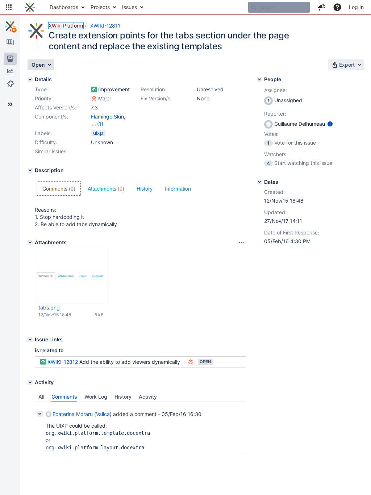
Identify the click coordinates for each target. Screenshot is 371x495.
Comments (64, 397)
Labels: (43, 133)
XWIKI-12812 (62, 362)
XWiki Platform (66, 25)
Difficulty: (46, 142)
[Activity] (30, 382)
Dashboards (64, 7)
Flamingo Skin (107, 116)
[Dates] (259, 181)
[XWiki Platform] (10, 26)
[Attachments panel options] (241, 242)
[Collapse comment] (40, 414)
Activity (148, 397)
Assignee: (275, 90)
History (123, 397)
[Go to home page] (30, 7)
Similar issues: (51, 151)
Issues (129, 7)
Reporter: (275, 114)
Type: (41, 89)
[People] (259, 79)
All (41, 397)
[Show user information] (330, 124)
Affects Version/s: (55, 107)
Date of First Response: (291, 232)
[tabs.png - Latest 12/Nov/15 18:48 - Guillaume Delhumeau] (71, 275)
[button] (9, 7)
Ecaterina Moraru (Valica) (82, 414)
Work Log (95, 397)
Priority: (44, 98)
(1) (100, 124)
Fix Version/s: (156, 98)
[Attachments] (30, 242)
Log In (356, 7)
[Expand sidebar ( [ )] (10, 104)
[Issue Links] (30, 339)
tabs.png (49, 307)
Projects (100, 7)
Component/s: (51, 116)
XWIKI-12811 (105, 25)
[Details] (30, 79)
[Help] (337, 7)
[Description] (30, 170)
